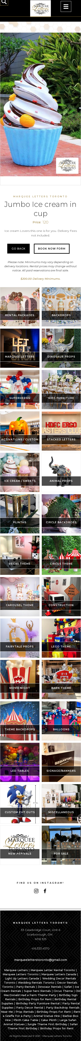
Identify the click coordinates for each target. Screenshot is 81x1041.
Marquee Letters (16, 970)
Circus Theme (63, 991)
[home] (40, 8)
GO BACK (18, 248)
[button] (66, 6)
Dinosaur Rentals (49, 986)
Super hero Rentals (37, 991)
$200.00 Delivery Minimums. (40, 278)
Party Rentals (25, 986)
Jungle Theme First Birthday (47, 1024)
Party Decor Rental (29, 1007)
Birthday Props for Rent (35, 999)
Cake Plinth (49, 1020)
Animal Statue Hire (46, 1015)
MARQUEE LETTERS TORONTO (40, 196)
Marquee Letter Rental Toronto (53, 970)
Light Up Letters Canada (22, 978)
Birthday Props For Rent (54, 1011)
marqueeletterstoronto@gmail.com (40, 960)
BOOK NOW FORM (51, 248)
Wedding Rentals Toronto (36, 982)
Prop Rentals (25, 1011)
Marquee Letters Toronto (21, 974)
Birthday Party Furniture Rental (38, 1003)
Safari (68, 986)
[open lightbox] (40, 104)
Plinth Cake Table (26, 1020)
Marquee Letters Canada (58, 974)
